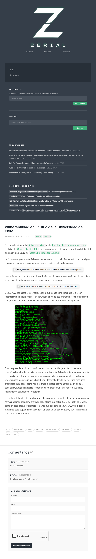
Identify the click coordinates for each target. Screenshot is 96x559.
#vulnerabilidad (12, 434)
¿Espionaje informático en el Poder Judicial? (33, 168)
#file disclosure (18, 429)
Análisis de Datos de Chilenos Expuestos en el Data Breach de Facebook (44, 151)
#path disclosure (52, 429)
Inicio (12, 70)
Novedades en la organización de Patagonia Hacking (36, 172)
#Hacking (39, 429)
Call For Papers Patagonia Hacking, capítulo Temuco (36, 163)
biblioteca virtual (36, 245)
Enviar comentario (21, 546)
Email (13, 504)
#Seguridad (66, 429)
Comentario (16, 514)
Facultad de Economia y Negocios (69, 245)
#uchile (76, 429)
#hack (30, 429)
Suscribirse (80, 104)
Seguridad (47, 236)
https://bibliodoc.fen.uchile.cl (44, 252)
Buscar (80, 128)
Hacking (38, 236)
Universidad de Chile (27, 249)
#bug (8, 429)
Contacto (14, 75)
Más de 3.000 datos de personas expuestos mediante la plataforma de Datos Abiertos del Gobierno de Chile (46, 156)
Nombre (14, 495)
